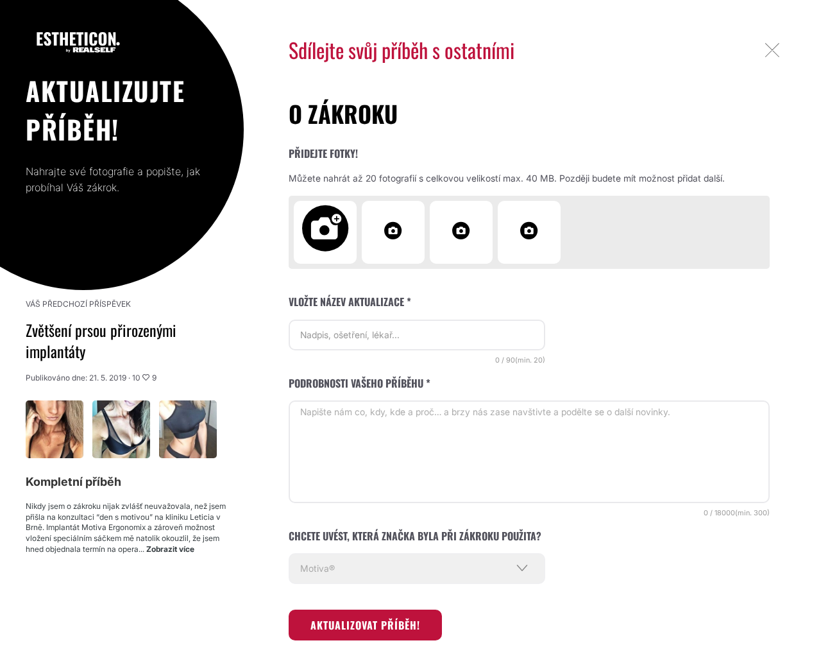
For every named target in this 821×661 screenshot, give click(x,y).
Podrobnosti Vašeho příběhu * (359, 383)
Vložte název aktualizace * (350, 302)
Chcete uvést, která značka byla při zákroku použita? (415, 536)
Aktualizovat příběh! (365, 625)
